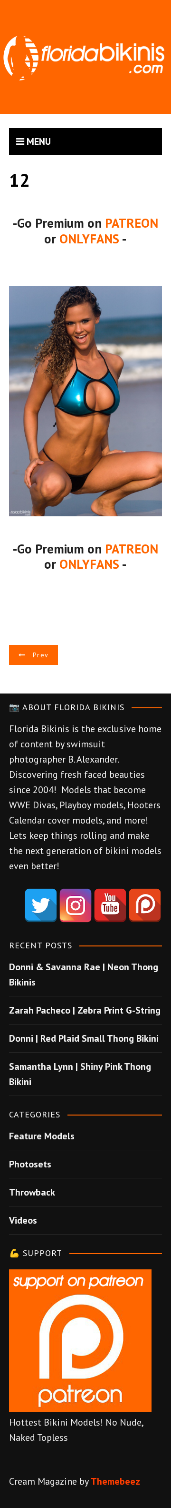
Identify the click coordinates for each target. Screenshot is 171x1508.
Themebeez (115, 1481)
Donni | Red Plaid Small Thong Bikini (84, 1038)
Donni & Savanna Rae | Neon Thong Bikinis (83, 974)
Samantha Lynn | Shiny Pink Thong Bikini (80, 1074)
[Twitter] (41, 905)
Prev (40, 655)
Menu (37, 141)
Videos (23, 1220)
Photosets (30, 1164)
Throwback (32, 1192)
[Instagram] (75, 905)
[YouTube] (110, 905)
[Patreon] (145, 905)
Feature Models (42, 1136)
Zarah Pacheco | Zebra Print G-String (85, 1010)
